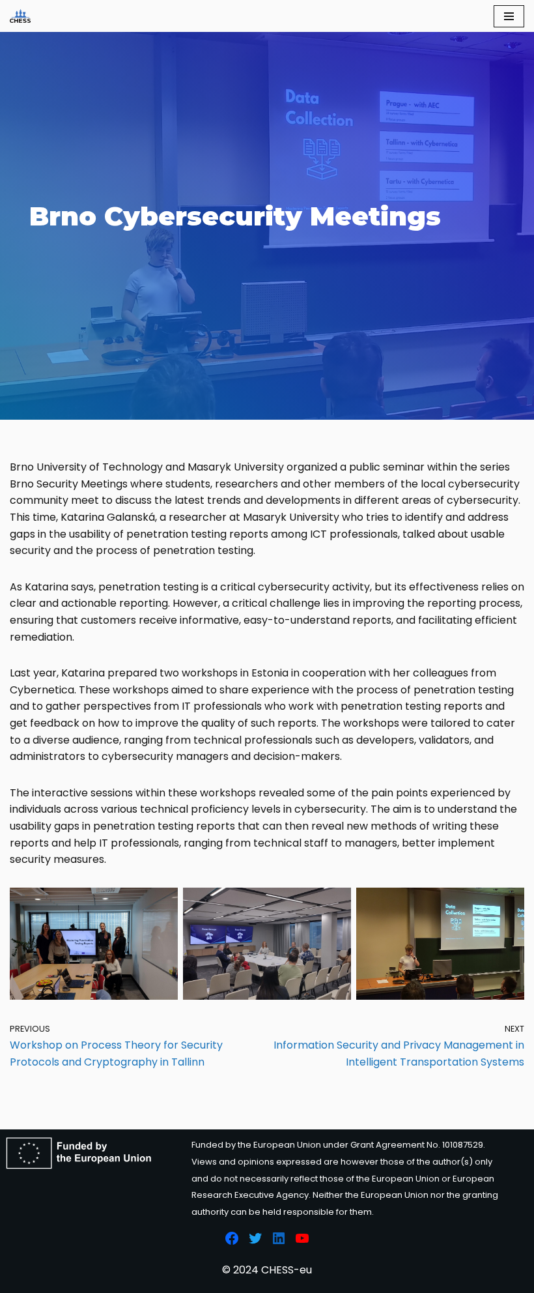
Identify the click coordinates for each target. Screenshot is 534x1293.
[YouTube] (302, 1238)
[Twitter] (255, 1238)
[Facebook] (232, 1238)
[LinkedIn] (279, 1238)
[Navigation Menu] (509, 16)
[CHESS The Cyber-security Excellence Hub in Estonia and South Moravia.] (20, 16)
